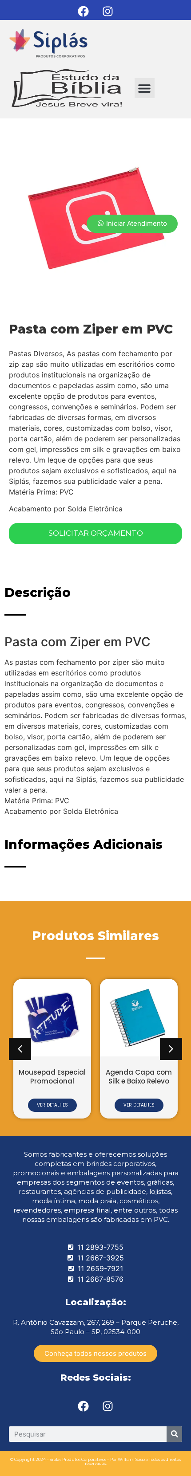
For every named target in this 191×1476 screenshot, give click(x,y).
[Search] (174, 1434)
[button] (145, 88)
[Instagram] (108, 11)
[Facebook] (83, 11)
